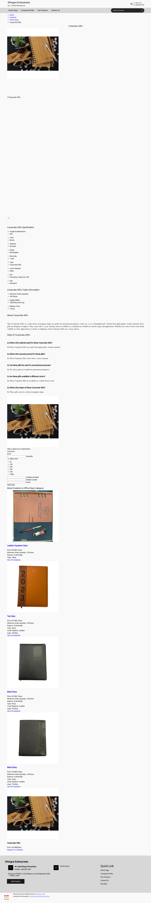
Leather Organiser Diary (17, 545)
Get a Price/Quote (13, 560)
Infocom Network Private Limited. (40, 896)
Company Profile (27, 10)
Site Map (103, 884)
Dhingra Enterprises (19, 3)
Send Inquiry (64, 866)
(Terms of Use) (41, 894)
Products (13, 17)
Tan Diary (11, 616)
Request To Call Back (15, 850)
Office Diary (14, 20)
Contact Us (55, 10)
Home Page (13, 10)
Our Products (42, 10)
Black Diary (12, 692)
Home (12, 15)
